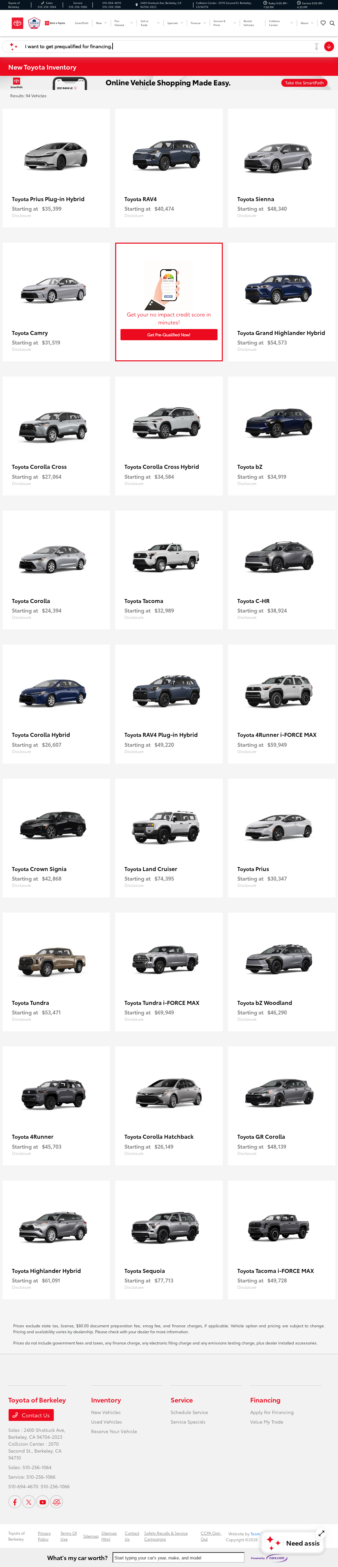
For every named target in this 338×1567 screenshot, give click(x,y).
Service (182, 1399)
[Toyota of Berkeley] (38, 22)
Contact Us (35, 1415)
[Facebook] (14, 1501)
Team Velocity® (264, 1533)
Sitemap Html (109, 1536)
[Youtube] (42, 1501)
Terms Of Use (68, 1536)
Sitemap (91, 1536)
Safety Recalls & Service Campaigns (166, 1536)
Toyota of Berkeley (16, 1536)
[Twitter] (28, 1501)
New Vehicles (106, 1412)
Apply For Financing (272, 1412)
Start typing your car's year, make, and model (158, 1557)
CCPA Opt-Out (211, 1536)
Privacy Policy (44, 1536)
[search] (332, 23)
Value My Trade (266, 1421)
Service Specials (188, 1421)
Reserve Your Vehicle (114, 1431)
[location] (137, 5)
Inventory (106, 1399)
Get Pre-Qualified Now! (168, 334)
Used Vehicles (106, 1421)
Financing (265, 1399)
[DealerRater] (56, 1501)
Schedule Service (189, 1412)
